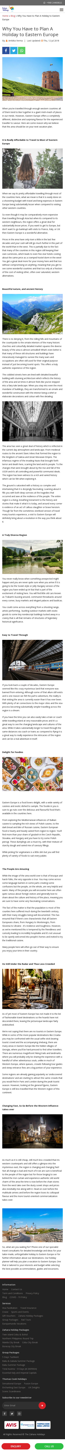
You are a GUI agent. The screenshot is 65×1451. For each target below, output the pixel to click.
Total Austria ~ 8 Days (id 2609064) (19, 1368)
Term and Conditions (12, 1293)
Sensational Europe (11, 1383)
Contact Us (16, 1289)
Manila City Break (10, 1342)
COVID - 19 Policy (18, 1297)
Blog (13, 15)
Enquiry (16, 1446)
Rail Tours (26, 1319)
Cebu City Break (30, 1342)
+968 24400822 (54, 2)
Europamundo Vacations (14, 1323)
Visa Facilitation (9, 1307)
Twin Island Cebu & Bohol (15, 1334)
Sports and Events (20, 1311)
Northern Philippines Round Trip (17, 1338)
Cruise (5, 1311)
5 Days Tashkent (10, 1357)
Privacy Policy (32, 1293)
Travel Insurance (28, 1307)
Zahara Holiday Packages (30, 1315)
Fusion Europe (31, 1383)
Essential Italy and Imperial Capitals (19, 1372)
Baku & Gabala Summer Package (18, 1361)
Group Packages (10, 1319)
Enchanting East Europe (13, 1387)
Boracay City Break (11, 1346)
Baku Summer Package (13, 1364)
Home (5, 15)
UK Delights (34, 1387)
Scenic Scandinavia (11, 1391)
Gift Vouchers (8, 1315)
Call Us (49, 1446)
